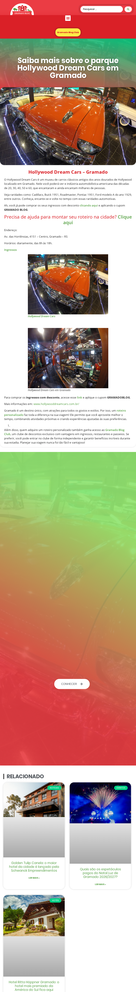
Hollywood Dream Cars (41, 316)
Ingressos (10, 250)
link (79, 397)
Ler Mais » (34, 877)
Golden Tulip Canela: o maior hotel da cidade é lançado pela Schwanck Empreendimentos (34, 867)
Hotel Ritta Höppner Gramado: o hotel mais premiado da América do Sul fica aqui (34, 986)
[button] (68, 18)
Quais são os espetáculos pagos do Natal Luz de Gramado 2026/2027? (100, 873)
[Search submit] (128, 9)
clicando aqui (89, 205)
